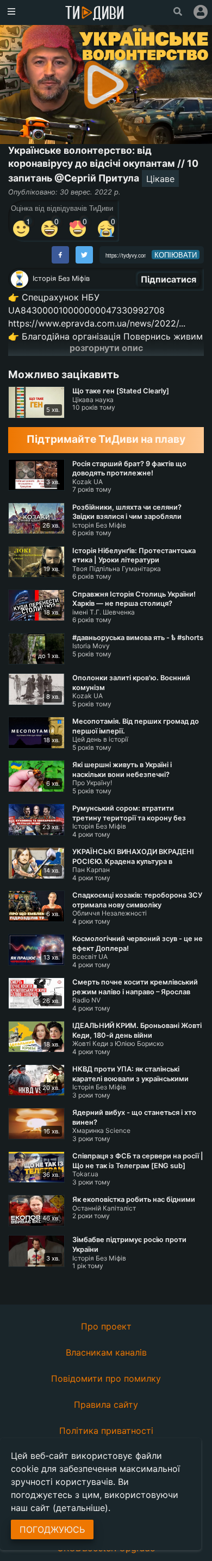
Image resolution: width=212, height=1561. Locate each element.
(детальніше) (80, 1507)
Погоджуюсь (52, 1529)
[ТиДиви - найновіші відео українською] (94, 14)
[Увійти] (201, 12)
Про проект (106, 1326)
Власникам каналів (106, 1352)
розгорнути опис (106, 347)
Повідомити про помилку (106, 1378)
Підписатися (168, 279)
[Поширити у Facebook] (60, 255)
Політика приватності (106, 1430)
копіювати (175, 255)
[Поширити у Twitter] (84, 255)
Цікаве (160, 178)
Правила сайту (106, 1404)
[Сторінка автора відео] (19, 279)
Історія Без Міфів (61, 278)
